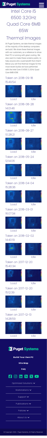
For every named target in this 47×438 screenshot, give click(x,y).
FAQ (23, 369)
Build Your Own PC (23, 357)
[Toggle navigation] (45, 4)
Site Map (23, 363)
